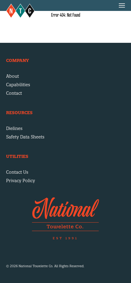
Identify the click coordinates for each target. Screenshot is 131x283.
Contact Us (17, 172)
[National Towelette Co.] (20, 11)
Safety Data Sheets (25, 137)
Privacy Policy (20, 180)
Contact (14, 93)
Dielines (14, 128)
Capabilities (18, 84)
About (12, 76)
